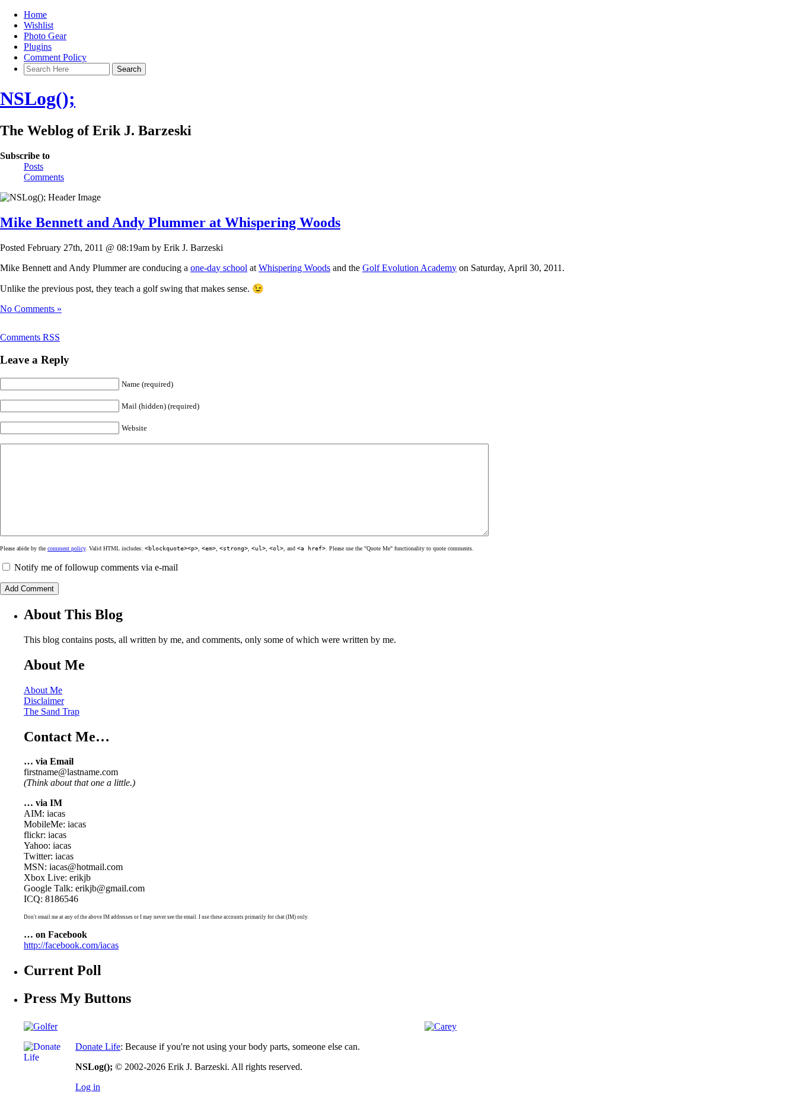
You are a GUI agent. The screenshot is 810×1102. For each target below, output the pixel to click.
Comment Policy (55, 57)
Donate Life (97, 1047)
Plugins (38, 47)
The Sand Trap (51, 711)
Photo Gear (45, 36)
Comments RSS (30, 337)
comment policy (66, 548)
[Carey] (441, 1026)
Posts (33, 166)
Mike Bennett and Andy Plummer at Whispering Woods (170, 222)
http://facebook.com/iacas (71, 945)
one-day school (218, 268)
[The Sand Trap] (41, 1026)
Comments (44, 177)
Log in (87, 1087)
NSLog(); (37, 98)
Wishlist (38, 25)
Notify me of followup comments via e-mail (96, 567)
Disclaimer (44, 701)
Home (35, 14)
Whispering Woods (294, 268)
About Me (43, 690)
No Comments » (31, 309)
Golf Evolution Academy (409, 268)
